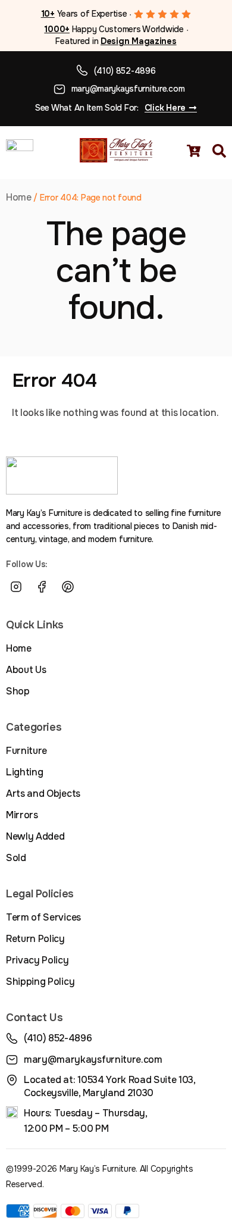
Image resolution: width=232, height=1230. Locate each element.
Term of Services (43, 917)
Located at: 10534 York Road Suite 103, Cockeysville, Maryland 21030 (109, 1086)
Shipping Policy (40, 981)
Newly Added (35, 836)
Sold (16, 858)
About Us (26, 669)
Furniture (26, 750)
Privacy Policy (37, 960)
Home (19, 197)
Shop (18, 691)
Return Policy (35, 938)
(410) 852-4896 (124, 70)
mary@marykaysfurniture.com (128, 88)
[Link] (94, 587)
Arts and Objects (43, 793)
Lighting (24, 772)
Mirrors (22, 815)
